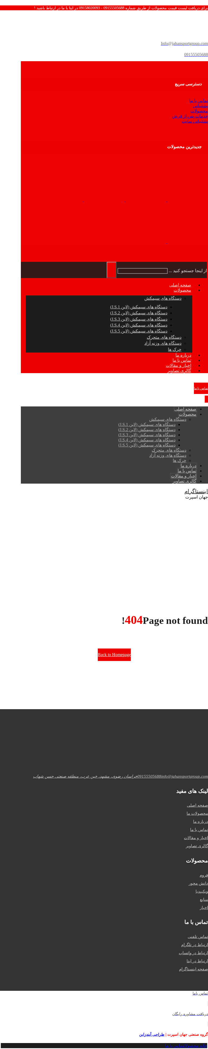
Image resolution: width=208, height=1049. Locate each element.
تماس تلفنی (198, 936)
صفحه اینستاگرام (193, 969)
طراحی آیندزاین (151, 1034)
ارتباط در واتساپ (193, 953)
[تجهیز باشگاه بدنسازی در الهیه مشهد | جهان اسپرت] (145, 200)
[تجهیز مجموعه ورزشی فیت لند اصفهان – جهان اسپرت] (187, 241)
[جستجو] (111, 270)
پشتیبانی (200, 105)
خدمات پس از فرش (190, 116)
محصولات (199, 111)
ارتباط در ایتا (197, 961)
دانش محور (198, 883)
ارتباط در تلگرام (194, 945)
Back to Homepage (114, 654)
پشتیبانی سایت (195, 121)
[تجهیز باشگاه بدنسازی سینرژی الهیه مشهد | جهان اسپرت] (187, 200)
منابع (204, 899)
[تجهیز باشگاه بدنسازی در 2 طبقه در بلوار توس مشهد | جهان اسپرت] (104, 200)
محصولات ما (197, 813)
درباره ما (200, 821)
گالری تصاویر (197, 846)
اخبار (204, 907)
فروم (204, 875)
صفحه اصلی (197, 805)
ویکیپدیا (202, 891)
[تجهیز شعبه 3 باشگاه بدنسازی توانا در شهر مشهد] (62, 200)
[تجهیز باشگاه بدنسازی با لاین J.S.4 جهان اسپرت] (146, 241)
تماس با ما (198, 100)
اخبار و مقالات (196, 838)
